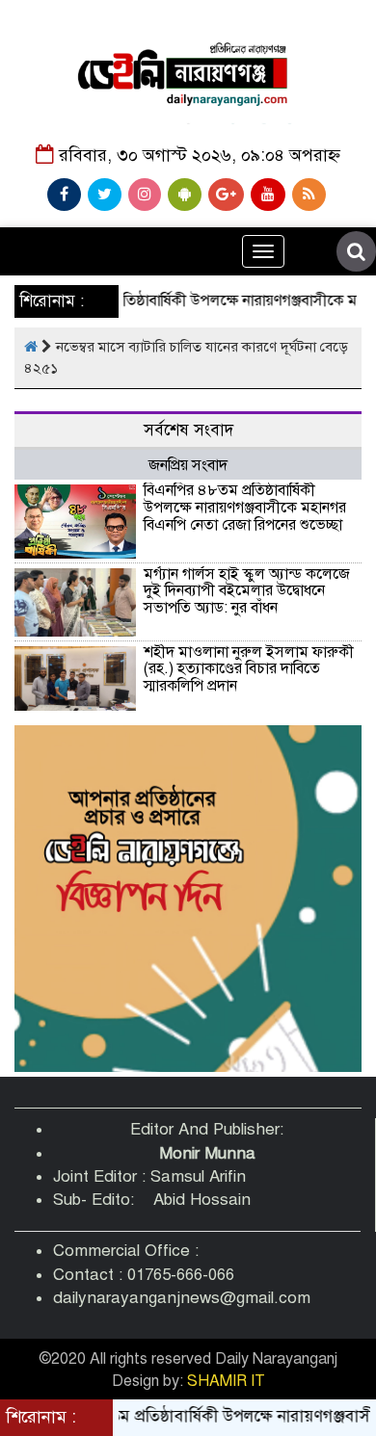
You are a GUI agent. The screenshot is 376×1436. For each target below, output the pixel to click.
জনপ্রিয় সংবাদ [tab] (188, 465)
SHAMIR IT (226, 1381)
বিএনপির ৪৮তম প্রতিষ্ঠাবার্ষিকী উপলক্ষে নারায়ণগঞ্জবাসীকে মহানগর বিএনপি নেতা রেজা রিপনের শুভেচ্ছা (245, 507)
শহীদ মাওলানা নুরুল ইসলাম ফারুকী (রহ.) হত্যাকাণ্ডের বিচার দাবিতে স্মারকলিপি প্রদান (249, 668)
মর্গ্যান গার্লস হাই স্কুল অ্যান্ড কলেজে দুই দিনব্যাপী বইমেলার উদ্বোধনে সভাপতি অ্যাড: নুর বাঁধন (247, 590)
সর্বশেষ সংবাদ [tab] (188, 430)
